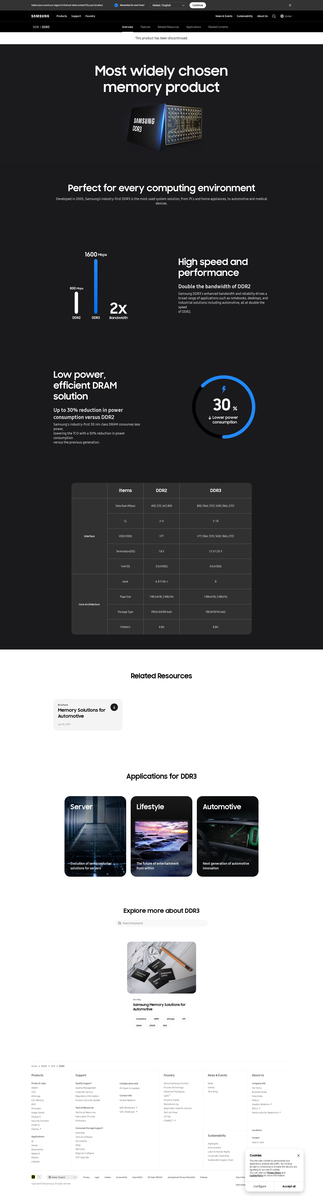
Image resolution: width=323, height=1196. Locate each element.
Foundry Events (171, 1100)
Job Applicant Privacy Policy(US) (181, 1177)
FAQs (78, 1145)
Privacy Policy (274, 1172)
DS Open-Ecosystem (130, 1088)
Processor (36, 1108)
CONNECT (168, 1120)
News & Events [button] (224, 16)
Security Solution (40, 1120)
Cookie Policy (256, 1175)
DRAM (138, 1025)
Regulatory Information (87, 1096)
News (210, 1083)
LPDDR (152, 1025)
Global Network (127, 1100)
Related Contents (218, 27)
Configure (259, 1186)
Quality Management (86, 1087)
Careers (256, 1137)
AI (32, 1141)
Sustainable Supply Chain (220, 1160)
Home (34, 1066)
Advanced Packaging (174, 1091)
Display (35, 1129)
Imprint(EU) (137, 1177)
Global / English (162, 5)
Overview (127, 27)
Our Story (257, 1087)
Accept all (289, 1186)
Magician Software (85, 1153)
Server (34, 1145)
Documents (81, 1141)
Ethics (255, 1108)
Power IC (35, 1125)
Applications (193, 27)
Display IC (36, 1116)
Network (35, 1153)
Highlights (213, 1143)
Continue (198, 5)
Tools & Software (84, 1137)
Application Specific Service (178, 1108)
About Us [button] (262, 16)
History (255, 1100)
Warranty (80, 1149)
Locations (257, 1130)
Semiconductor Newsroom (265, 1112)
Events (211, 1087)
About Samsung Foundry (176, 1083)
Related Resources (168, 27)
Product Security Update (88, 1100)
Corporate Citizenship (218, 1155)
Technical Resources (86, 1112)
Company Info (259, 1083)
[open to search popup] (274, 16)
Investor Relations (261, 1104)
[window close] (298, 1155)
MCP (33, 1104)
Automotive (141, 1019)
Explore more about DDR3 (162, 911)
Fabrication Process (85, 1116)
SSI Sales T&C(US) (155, 1177)
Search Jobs (258, 1142)
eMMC (156, 1019)
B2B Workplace (127, 1107)
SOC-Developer (127, 1111)
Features (145, 27)
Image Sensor (38, 1112)
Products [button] (61, 16)
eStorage (170, 1019)
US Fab (167, 1116)
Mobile (34, 1157)
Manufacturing (171, 1104)
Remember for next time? (132, 5)
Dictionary (81, 1120)
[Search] (119, 923)
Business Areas (259, 1092)
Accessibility (121, 1177)
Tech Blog (213, 1091)
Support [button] (76, 16)
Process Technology (174, 1087)
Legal (97, 1177)
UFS (184, 1019)
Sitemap (203, 1177)
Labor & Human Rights (219, 1151)
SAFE (167, 1095)
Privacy (86, 1177)
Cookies (107, 1177)
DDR (36, 27)
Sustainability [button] (245, 16)
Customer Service (84, 1092)
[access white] (39, 1177)
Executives (257, 1096)
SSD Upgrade (82, 1157)
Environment (214, 1147)
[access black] (33, 1177)
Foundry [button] (90, 16)
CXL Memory (37, 1100)
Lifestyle (35, 1161)
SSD (33, 1092)
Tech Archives (170, 1112)
